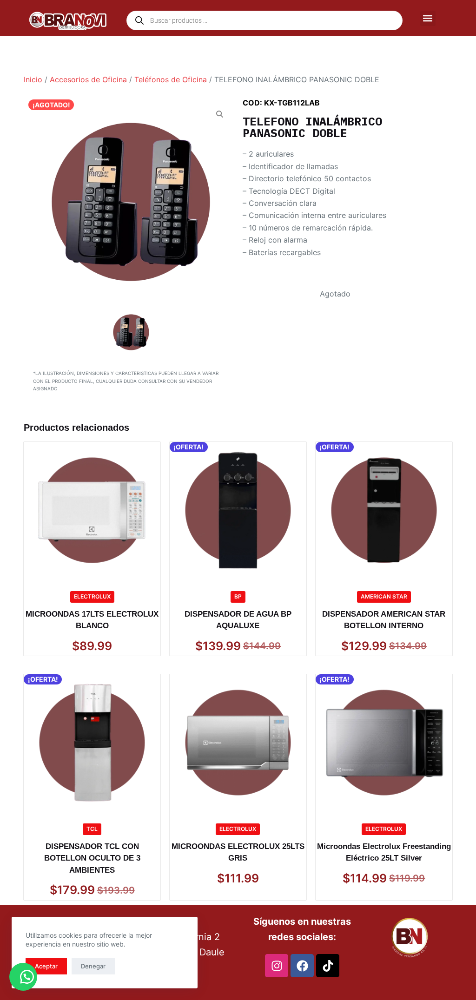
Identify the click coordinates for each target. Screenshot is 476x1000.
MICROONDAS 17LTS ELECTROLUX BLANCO (92, 620)
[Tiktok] (327, 965)
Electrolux (92, 596)
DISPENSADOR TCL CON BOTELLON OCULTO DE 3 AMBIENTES (92, 858)
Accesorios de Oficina (88, 79)
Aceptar (46, 966)
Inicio (33, 79)
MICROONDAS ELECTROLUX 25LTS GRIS (238, 852)
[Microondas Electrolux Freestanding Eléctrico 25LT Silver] (384, 742)
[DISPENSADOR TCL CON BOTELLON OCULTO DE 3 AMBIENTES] (92, 742)
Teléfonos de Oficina (170, 79)
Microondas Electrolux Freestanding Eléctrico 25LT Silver (384, 852)
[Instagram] (276, 965)
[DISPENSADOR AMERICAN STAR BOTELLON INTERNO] (384, 510)
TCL (92, 828)
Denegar (93, 966)
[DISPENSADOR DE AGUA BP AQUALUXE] (238, 510)
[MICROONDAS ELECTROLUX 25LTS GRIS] (238, 742)
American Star (384, 596)
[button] (428, 18)
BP (238, 596)
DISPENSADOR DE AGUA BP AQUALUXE (238, 620)
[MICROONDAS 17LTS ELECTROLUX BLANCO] (92, 510)
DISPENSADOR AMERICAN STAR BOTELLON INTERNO (383, 620)
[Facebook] (302, 965)
